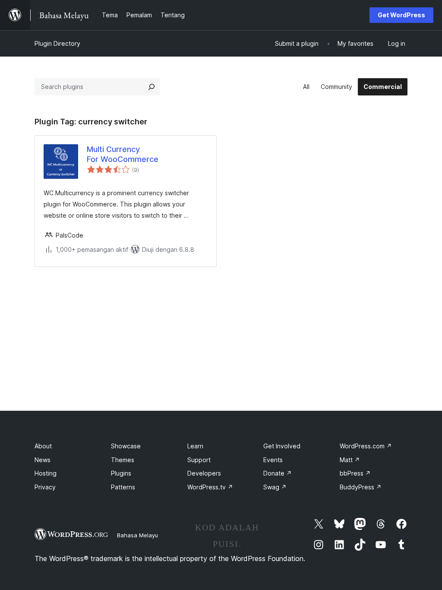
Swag (275, 487)
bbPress (355, 473)
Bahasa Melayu (137, 535)
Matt (350, 459)
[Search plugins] (151, 86)
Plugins (121, 473)
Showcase (126, 446)
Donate (277, 473)
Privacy (45, 487)
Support (199, 459)
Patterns (123, 487)
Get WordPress (401, 15)
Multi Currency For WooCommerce (122, 154)
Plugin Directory (57, 43)
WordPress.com (366, 446)
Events (273, 459)
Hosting (46, 473)
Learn (195, 446)
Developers (204, 473)
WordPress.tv (210, 487)
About (43, 446)
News (43, 459)
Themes (122, 459)
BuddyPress (361, 487)
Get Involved (281, 446)
